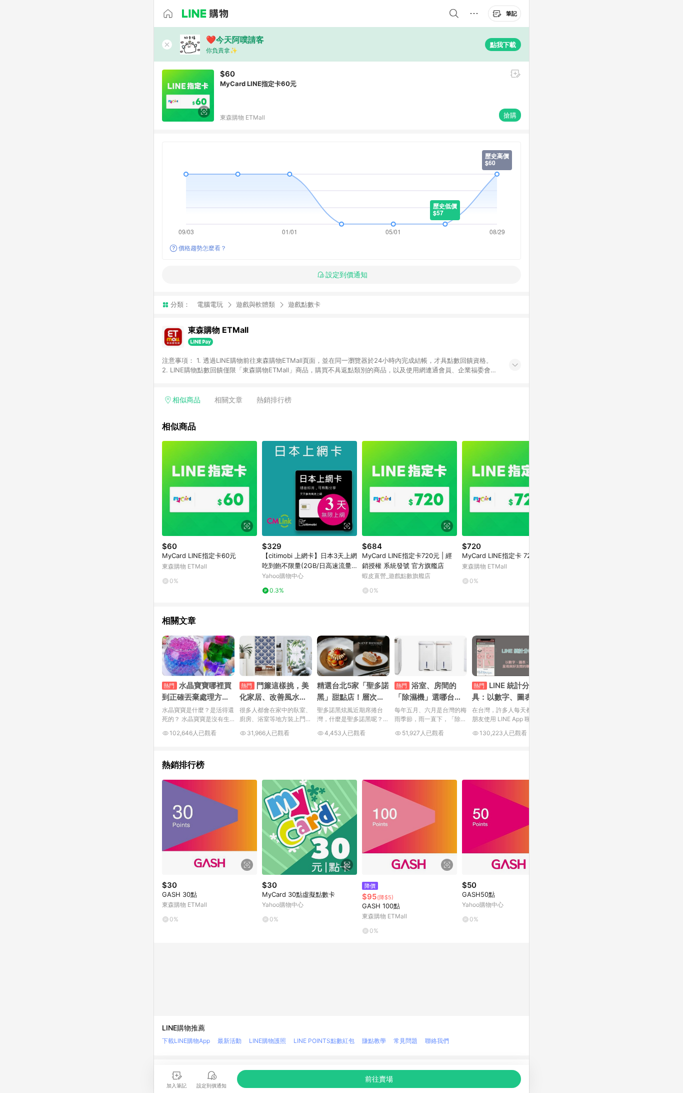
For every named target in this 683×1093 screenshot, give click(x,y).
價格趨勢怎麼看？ (202, 248)
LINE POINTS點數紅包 (324, 1040)
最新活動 (230, 1040)
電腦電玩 (210, 304)
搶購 (510, 115)
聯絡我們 (437, 1040)
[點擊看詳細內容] (209, 488)
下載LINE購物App (186, 1040)
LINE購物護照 (267, 1040)
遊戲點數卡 (304, 304)
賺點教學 (374, 1040)
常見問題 (406, 1040)
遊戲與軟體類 (255, 304)
